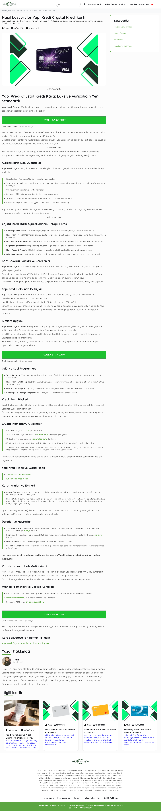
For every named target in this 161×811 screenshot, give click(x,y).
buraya (27, 530)
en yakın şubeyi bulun (35, 602)
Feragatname (63, 798)
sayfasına (97, 535)
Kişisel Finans (111, 4)
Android (39, 434)
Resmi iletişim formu (15, 597)
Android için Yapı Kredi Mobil (19, 474)
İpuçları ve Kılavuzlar (93, 4)
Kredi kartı (123, 4)
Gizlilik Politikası (111, 798)
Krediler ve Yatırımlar (139, 4)
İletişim (77, 798)
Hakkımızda (48, 798)
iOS (46, 434)
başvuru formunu (39, 439)
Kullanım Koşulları (92, 798)
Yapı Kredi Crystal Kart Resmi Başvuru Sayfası (25, 643)
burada (26, 430)
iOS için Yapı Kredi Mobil (17, 479)
